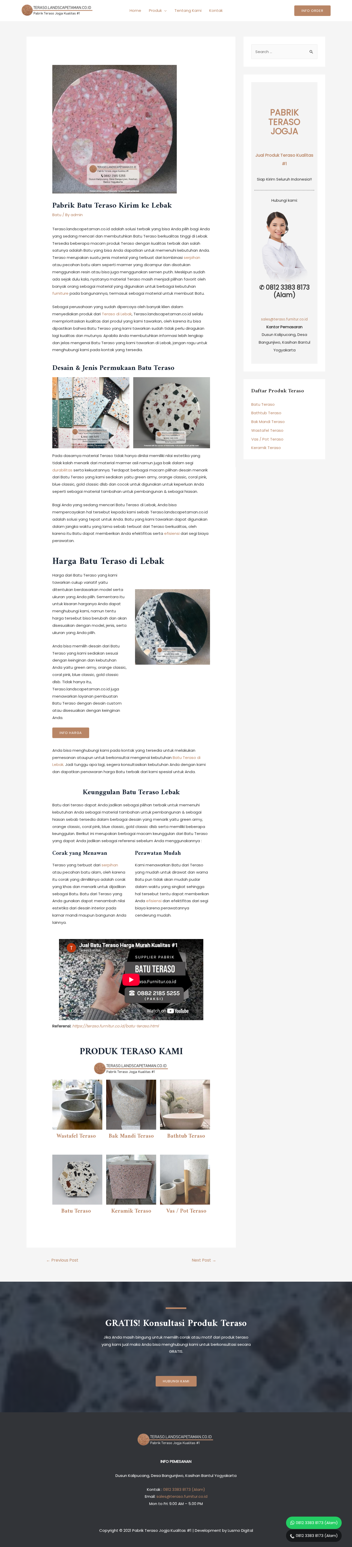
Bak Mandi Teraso (131, 1136)
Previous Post (62, 1260)
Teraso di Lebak (117, 314)
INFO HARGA (71, 732)
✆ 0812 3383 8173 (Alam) (284, 291)
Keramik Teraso (131, 1211)
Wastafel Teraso (76, 1136)
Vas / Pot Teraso (186, 1211)
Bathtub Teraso (186, 1136)
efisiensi (172, 533)
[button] (176, 1381)
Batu (56, 214)
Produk (155, 10)
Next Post (204, 1260)
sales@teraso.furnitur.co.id (284, 319)
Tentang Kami (188, 10)
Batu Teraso (76, 1211)
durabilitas (62, 470)
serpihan (192, 257)
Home (135, 10)
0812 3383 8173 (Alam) (317, 1522)
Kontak (216, 10)
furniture (60, 293)
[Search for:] (284, 51)
